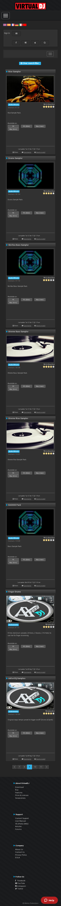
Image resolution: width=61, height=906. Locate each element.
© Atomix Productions (30, 903)
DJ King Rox (50, 104)
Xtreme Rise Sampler (18, 418)
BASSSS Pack (14, 505)
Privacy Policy (21, 855)
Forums (18, 829)
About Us (19, 849)
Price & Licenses (21, 795)
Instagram (21, 886)
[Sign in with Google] (44, 42)
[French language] (13, 25)
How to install (40, 152)
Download (19, 787)
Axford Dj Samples (16, 678)
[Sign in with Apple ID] (35, 42)
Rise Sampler (14, 72)
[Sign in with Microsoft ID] (25, 42)
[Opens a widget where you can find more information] (49, 900)
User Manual (20, 821)
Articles (18, 826)
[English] (5, 25)
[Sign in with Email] (16, 33)
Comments (27, 152)
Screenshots (20, 798)
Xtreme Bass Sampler (18, 332)
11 (41, 767)
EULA (17, 857)
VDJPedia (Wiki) (21, 824)
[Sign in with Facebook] (16, 42)
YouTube (21, 883)
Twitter (20, 889)
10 (35, 767)
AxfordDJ (51, 624)
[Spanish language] (8, 25)
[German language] (16, 25)
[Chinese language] (24, 25)
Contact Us (20, 852)
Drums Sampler (15, 158)
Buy (16, 790)
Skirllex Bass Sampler (18, 245)
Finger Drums (14, 592)
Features (18, 793)
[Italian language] (20, 25)
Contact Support (22, 818)
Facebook (20, 881)
